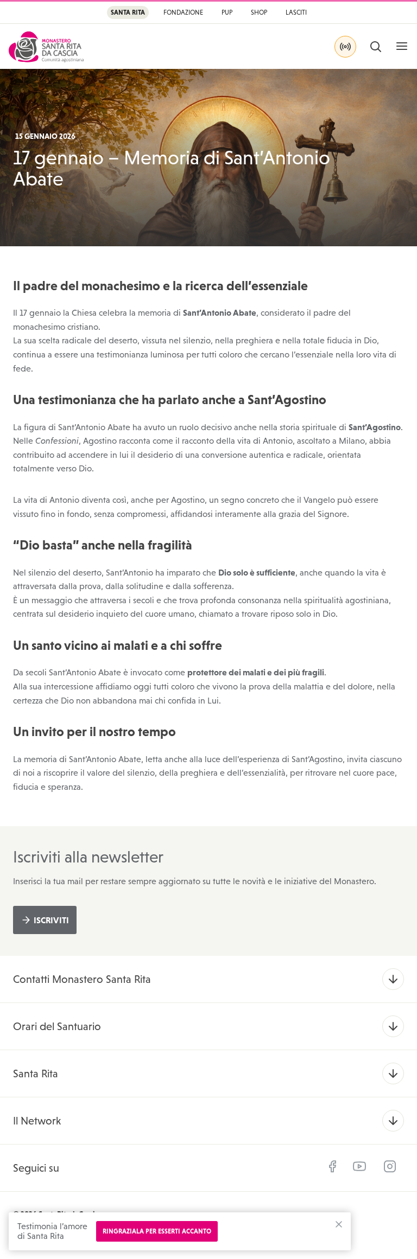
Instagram (390, 1166)
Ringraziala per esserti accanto (157, 1231)
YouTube (359, 1166)
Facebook (332, 1166)
